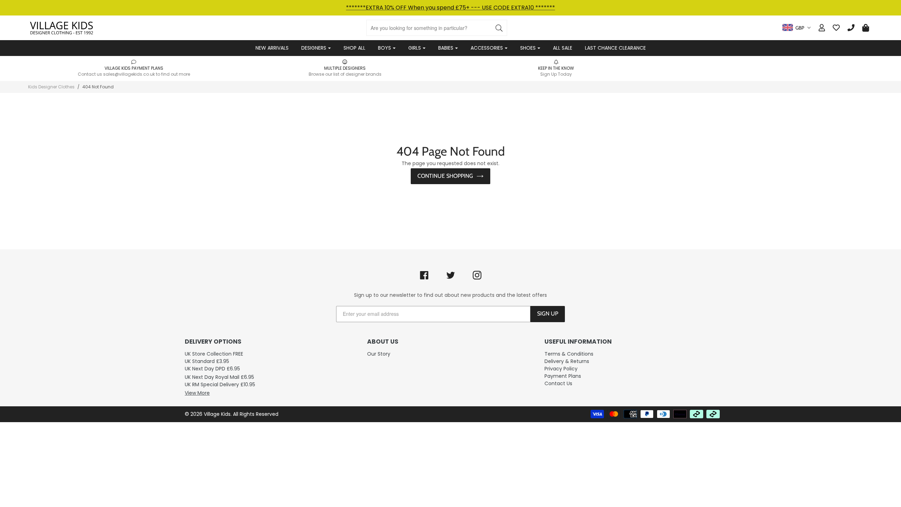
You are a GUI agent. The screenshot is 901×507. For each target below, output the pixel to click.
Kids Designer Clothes (51, 87)
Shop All (354, 47)
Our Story (378, 353)
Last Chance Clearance (615, 47)
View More (197, 392)
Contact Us (558, 383)
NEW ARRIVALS (272, 47)
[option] (133, 68)
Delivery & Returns (566, 361)
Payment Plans (562, 376)
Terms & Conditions (568, 353)
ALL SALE (562, 47)
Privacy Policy (561, 368)
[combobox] (796, 27)
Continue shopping (445, 176)
